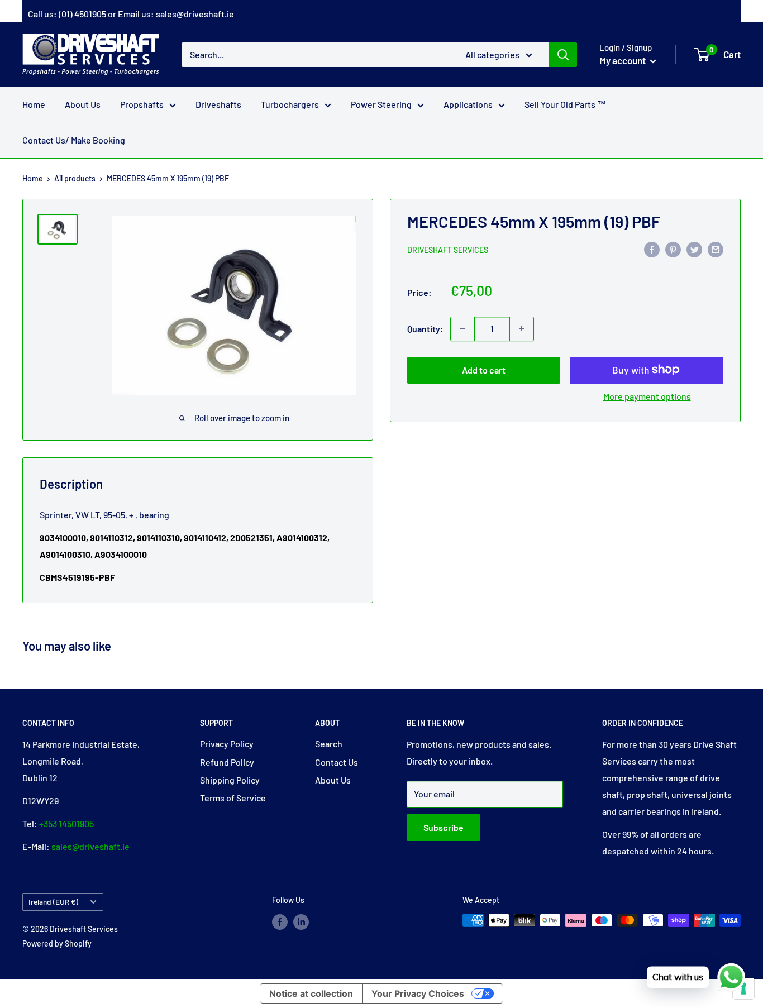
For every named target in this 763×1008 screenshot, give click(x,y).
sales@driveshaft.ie (195, 13)
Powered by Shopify (57, 943)
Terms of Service (233, 797)
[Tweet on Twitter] (694, 248)
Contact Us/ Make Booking (73, 140)
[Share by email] (715, 248)
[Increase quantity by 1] (521, 328)
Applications (468, 104)
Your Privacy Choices (417, 993)
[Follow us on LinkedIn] (301, 921)
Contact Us (336, 762)
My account (623, 60)
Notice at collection (311, 993)
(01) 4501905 (82, 13)
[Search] (563, 54)
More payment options (647, 395)
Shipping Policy (230, 780)
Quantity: (425, 328)
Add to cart (484, 369)
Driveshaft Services (447, 249)
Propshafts (142, 104)
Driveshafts (218, 104)
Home (33, 104)
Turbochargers (290, 104)
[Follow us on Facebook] (280, 921)
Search (328, 743)
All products (75, 178)
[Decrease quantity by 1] (462, 328)
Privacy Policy (227, 743)
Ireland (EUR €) (53, 901)
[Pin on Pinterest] (673, 248)
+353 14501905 (66, 823)
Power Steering (381, 104)
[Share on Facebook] (652, 248)
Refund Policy (227, 762)
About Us (83, 104)
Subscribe (443, 827)
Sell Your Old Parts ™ (565, 104)
